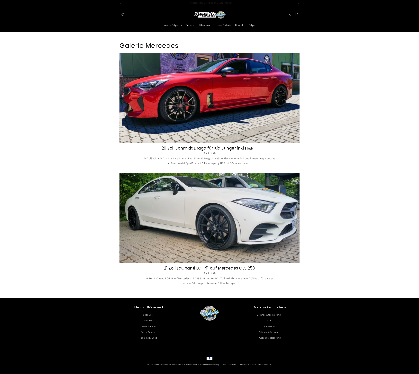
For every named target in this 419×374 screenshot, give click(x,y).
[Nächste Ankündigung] (298, 3)
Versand (233, 364)
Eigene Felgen (147, 332)
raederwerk (159, 364)
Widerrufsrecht (190, 364)
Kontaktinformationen (262, 364)
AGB (268, 320)
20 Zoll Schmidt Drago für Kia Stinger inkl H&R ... (209, 148)
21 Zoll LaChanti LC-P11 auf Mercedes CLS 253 (209, 268)
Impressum (269, 326)
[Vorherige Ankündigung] (120, 3)
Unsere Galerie (147, 326)
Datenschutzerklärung (269, 314)
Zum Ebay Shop (149, 337)
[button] (123, 14)
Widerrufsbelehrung (270, 337)
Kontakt (148, 320)
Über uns (148, 314)
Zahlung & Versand (269, 332)
